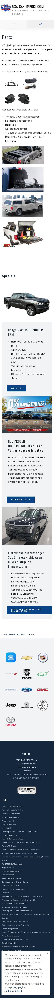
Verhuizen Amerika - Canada (14, 907)
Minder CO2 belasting (11, 950)
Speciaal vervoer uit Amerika (14, 903)
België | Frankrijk (9, 943)
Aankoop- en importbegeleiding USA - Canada (22, 896)
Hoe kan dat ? (20, 499)
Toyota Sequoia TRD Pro (12, 810)
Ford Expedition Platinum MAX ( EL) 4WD (20, 831)
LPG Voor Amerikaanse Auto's (15, 939)
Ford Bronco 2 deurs (10, 817)
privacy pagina (17, 987)
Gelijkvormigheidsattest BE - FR (15, 921)
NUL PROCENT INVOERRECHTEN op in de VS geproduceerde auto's (25, 446)
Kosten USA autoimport (12, 871)
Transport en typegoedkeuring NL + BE (19, 900)
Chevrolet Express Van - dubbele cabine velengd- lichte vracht (25, 858)
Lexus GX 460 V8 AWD (12, 806)
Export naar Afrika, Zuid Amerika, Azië (18, 946)
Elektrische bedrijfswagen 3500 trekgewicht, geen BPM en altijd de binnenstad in (26, 560)
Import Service (8, 867)
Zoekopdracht (8, 875)
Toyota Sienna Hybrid (11, 814)
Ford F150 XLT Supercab (12, 864)
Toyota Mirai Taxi (9, 824)
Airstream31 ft (8, 821)
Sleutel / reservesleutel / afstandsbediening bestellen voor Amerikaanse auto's (26, 934)
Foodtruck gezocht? (10, 928)
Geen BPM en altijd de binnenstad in (26, 610)
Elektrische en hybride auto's (14, 889)
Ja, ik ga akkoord (13, 991)
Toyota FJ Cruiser (9, 846)
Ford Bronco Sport (10, 835)
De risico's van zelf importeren (15, 882)
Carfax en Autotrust (10, 885)
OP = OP (16, 388)
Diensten (5, 893)
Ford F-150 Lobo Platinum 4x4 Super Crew (20, 849)
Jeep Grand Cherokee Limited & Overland (20, 853)
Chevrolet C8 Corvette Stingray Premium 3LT (22, 842)
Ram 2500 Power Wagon (13, 839)
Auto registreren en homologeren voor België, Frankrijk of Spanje (26, 916)
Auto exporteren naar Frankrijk (15, 925)
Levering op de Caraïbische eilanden (17, 911)
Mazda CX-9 (7, 828)
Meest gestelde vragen (11, 878)
